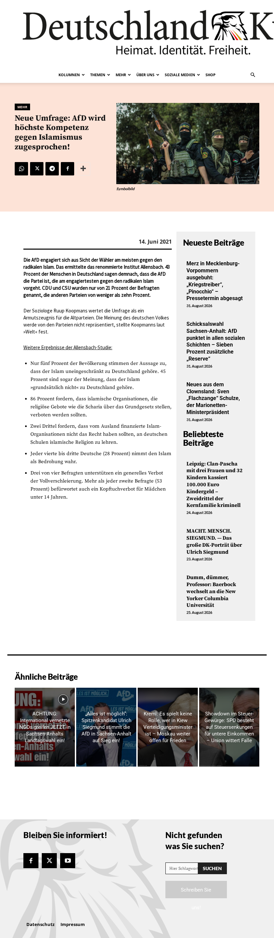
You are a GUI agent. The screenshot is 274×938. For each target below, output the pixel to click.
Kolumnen (69, 74)
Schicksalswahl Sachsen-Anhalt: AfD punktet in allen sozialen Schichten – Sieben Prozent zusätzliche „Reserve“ (215, 341)
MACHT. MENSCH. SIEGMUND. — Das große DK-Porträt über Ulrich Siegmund (214, 541)
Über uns (145, 74)
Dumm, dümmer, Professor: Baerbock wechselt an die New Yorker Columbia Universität (211, 591)
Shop (211, 74)
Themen (97, 74)
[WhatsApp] (21, 168)
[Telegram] (52, 168)
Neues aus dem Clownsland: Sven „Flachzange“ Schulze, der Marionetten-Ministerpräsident (213, 398)
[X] (36, 168)
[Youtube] (67, 860)
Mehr (121, 74)
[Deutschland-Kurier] (137, 33)
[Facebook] (67, 168)
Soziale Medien (180, 74)
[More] (83, 168)
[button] (253, 75)
